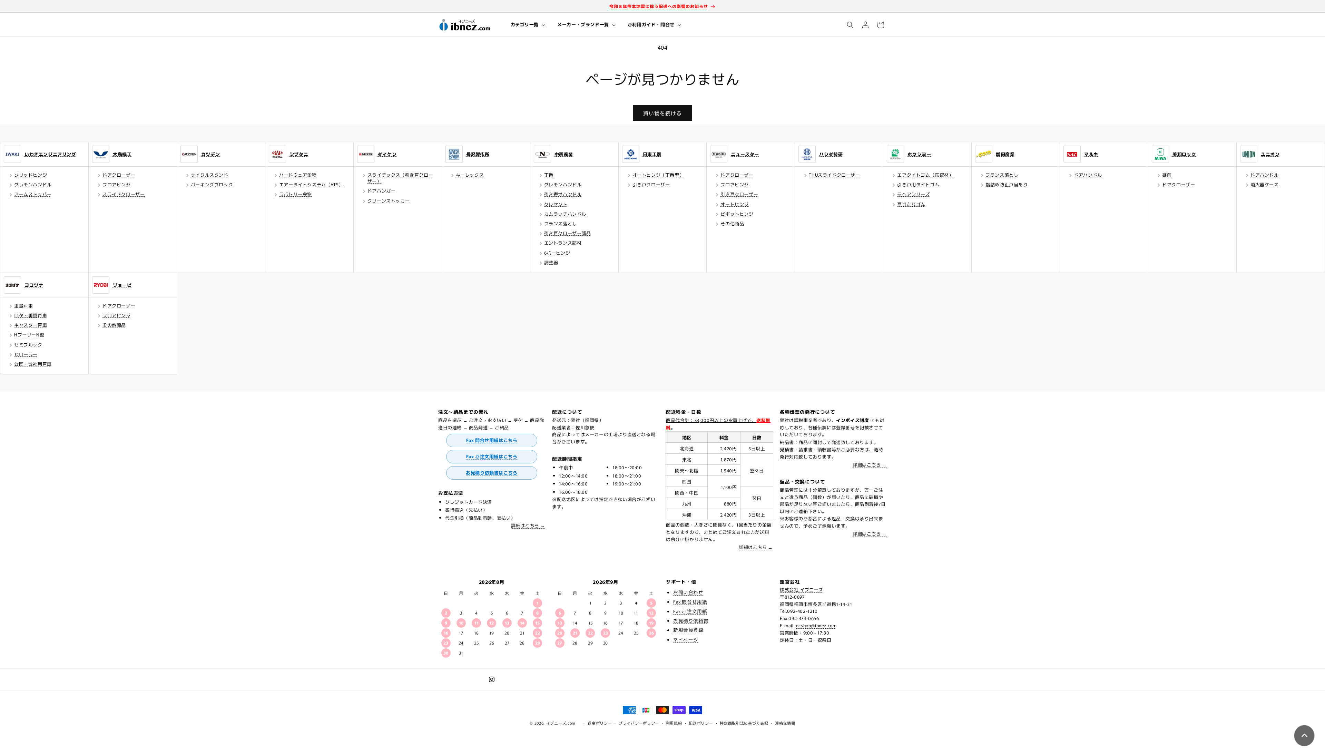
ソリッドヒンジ (30, 174)
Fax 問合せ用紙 (690, 601)
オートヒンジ (734, 204)
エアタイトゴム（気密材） (925, 174)
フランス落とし (560, 223)
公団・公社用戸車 (33, 364)
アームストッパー (33, 194)
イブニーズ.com (561, 723)
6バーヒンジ (557, 252)
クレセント (556, 204)
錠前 (1166, 174)
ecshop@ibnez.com (816, 625)
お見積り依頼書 (690, 620)
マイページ (685, 639)
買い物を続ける (662, 113)
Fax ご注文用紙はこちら (492, 456)
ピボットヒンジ (736, 213)
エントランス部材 (563, 242)
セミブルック (28, 344)
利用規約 (674, 723)
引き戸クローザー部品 (567, 233)
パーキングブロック (212, 184)
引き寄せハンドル (563, 194)
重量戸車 (23, 305)
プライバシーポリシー (639, 723)
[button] (527, 25)
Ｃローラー (26, 354)
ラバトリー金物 (295, 194)
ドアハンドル (1088, 174)
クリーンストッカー (388, 200)
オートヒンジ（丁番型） (658, 174)
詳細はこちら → (528, 525)
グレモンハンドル (33, 184)
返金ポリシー (600, 723)
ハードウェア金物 (298, 174)
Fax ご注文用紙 (690, 611)
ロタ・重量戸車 (30, 315)
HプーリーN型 (29, 334)
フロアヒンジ (116, 184)
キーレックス (470, 174)
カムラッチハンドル (565, 213)
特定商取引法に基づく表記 (744, 723)
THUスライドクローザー (834, 174)
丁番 (548, 174)
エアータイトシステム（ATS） (311, 184)
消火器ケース (1264, 184)
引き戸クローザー (651, 184)
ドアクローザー (118, 174)
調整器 (551, 262)
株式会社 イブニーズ (801, 589)
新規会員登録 (688, 629)
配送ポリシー (701, 723)
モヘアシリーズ (913, 194)
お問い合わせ (688, 592)
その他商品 (732, 223)
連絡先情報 (785, 723)
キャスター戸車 (30, 325)
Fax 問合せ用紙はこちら (492, 440)
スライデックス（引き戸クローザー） (400, 177)
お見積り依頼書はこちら (492, 472)
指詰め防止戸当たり (1006, 184)
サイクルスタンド (209, 174)
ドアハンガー (381, 190)
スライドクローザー (123, 194)
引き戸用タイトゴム (918, 184)
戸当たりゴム (911, 204)
